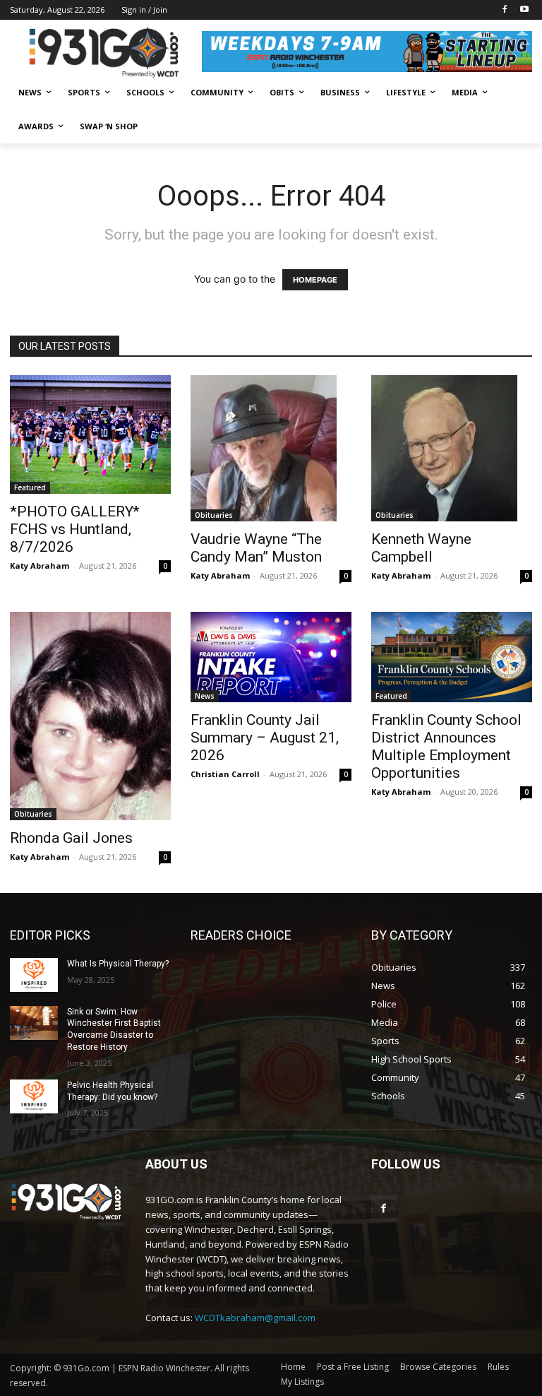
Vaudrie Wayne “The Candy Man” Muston (256, 548)
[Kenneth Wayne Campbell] (451, 448)
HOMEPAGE (315, 280)
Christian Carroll (225, 774)
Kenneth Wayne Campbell (421, 548)
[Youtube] (524, 10)
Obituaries (214, 515)
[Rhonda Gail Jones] (90, 716)
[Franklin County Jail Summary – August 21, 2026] (271, 657)
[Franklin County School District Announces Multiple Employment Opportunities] (451, 657)
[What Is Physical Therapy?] (34, 975)
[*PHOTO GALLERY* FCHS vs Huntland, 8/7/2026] (90, 434)
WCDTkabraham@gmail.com (255, 1317)
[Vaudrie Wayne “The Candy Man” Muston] (271, 448)
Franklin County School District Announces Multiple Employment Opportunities (446, 746)
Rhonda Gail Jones (71, 837)
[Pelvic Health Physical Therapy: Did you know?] (34, 1096)
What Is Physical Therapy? (118, 964)
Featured (30, 487)
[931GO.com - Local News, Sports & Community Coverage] (106, 52)
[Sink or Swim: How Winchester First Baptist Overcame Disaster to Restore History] (34, 1023)
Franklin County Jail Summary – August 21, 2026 (265, 737)
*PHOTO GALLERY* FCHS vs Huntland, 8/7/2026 (75, 529)
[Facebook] (504, 10)
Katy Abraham (39, 565)
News (205, 696)
